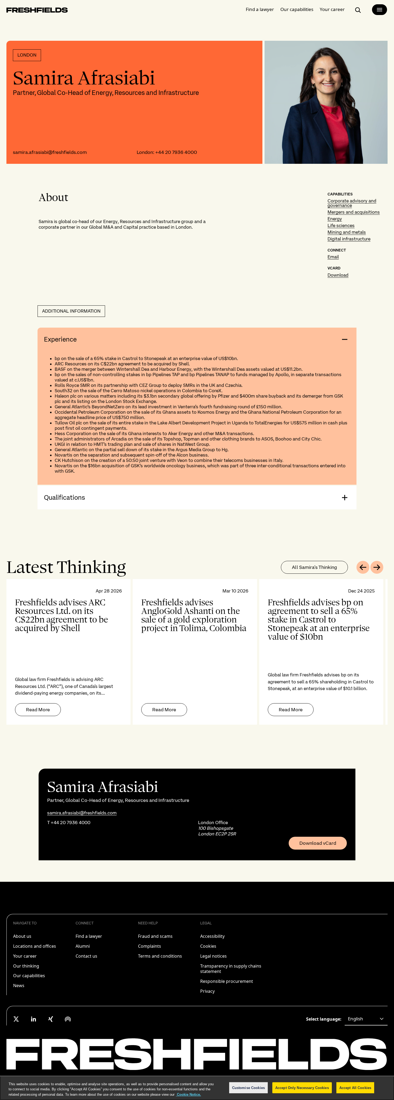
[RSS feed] (68, 1019)
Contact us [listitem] (86, 956)
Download (338, 275)
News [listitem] (18, 985)
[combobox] (366, 1019)
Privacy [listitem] (207, 991)
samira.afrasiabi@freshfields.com (50, 152)
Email (333, 257)
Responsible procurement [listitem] (226, 981)
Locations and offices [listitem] (34, 946)
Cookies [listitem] (208, 946)
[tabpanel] (197, 652)
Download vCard (317, 843)
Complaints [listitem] (149, 946)
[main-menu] (379, 10)
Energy (335, 218)
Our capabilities (296, 9)
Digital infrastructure (349, 239)
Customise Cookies (248, 1088)
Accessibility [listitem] (212, 936)
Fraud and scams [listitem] (155, 936)
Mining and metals (347, 232)
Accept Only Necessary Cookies (302, 1088)
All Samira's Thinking (314, 567)
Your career (332, 9)
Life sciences (341, 225)
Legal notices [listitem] (213, 956)
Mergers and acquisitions (354, 212)
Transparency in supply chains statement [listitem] (230, 969)
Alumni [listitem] (83, 946)
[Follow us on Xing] (50, 1019)
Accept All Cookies (355, 1088)
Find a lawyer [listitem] (89, 936)
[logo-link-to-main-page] (37, 11)
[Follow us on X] (16, 1019)
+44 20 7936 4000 (176, 152)
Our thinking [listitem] (26, 966)
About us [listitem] (22, 936)
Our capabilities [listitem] (29, 976)
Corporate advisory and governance (352, 203)
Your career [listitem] (25, 956)
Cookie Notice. (188, 1094)
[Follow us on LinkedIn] (33, 1019)
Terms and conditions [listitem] (160, 956)
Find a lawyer (260, 9)
